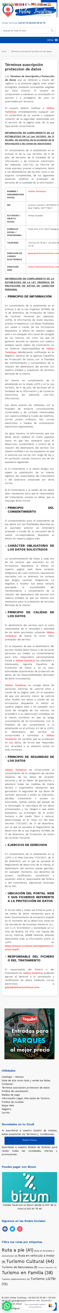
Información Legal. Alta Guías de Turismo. (26, 1098)
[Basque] (8, 4)
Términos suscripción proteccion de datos (26, 1087)
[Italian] (37, 4)
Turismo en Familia (27, 1272)
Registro (6, 1109)
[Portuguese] (41, 4)
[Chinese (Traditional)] (17, 4)
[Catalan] (13, 4)
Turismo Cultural (30, 1261)
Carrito (6, 1112)
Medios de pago (11, 1094)
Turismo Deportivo (47, 1267)
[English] (21, 4)
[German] (33, 4)
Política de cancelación (15, 1091)
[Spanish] (49, 4)
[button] (50, 40)
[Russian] (45, 4)
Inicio (4, 51)
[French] (25, 4)
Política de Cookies (13, 1102)
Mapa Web (8, 1105)
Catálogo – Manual (13, 1076)
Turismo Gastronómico (16, 1279)
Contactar (7, 1084)
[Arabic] (4, 4)
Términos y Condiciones (40, 1134)
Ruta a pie (17, 1250)
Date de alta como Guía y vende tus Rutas (26, 1080)
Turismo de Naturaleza (19, 1267)
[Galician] (29, 4)
